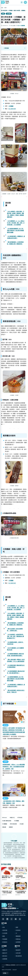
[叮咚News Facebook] (3, 919)
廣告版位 (4, 956)
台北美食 (9, 13)
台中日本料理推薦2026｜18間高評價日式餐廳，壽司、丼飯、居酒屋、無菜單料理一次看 (20, 893)
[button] (25, 2)
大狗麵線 (11, 106)
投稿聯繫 (4, 959)
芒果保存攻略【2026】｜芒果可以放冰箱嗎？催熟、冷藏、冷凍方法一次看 (7, 893)
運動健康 (18, 936)
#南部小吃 (12, 817)
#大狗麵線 (16, 820)
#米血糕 (21, 824)
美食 (5, 7)
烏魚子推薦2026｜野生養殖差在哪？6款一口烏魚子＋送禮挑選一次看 (7, 878)
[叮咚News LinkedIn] (7, 919)
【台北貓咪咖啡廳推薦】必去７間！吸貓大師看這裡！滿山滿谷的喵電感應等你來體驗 (15, 230)
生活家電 (4, 933)
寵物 (3, 936)
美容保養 (4, 930)
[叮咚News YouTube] (15, 919)
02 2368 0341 (12, 109)
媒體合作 (4, 950)
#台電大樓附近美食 (6, 820)
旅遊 (17, 927)
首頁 (2, 7)
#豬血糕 (4, 827)
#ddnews (4, 817)
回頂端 (4, 973)
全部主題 (18, 953)
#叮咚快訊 (19, 817)
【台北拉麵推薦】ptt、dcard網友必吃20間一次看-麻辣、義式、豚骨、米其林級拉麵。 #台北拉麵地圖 (15, 222)
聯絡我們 (18, 950)
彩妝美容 (18, 930)
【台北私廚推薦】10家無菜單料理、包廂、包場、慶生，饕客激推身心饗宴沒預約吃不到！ (15, 636)
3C (16, 933)
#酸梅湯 (11, 827)
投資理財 (18, 942)
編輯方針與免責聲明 (6, 969)
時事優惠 (4, 939)
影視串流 (4, 942)
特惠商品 (18, 939)
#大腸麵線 (4, 824)
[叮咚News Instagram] (11, 919)
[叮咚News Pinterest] (20, 919)
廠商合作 (4, 953)
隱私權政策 (19, 956)
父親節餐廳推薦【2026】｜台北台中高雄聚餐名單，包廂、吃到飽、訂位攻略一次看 (20, 878)
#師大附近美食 (13, 824)
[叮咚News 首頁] (5, 2)
